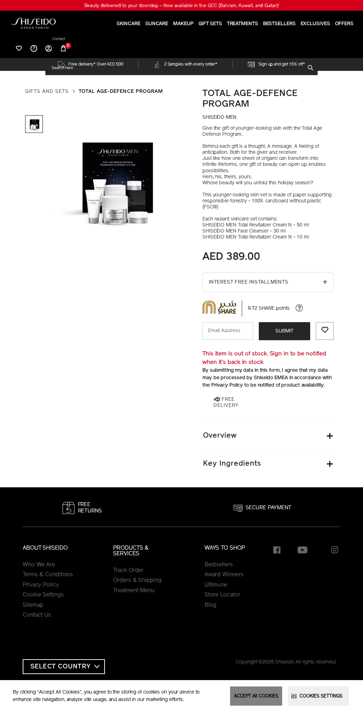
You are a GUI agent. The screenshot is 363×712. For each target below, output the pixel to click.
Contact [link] (58, 39)
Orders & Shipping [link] (137, 580)
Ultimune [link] (216, 585)
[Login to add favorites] (325, 331)
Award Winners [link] (224, 575)
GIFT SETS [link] (210, 24)
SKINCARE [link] (128, 24)
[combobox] (178, 68)
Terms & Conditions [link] (48, 575)
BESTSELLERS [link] (279, 24)
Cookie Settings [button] (43, 595)
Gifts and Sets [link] (46, 91)
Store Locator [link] (222, 595)
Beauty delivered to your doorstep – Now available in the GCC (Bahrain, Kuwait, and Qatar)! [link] (181, 6)
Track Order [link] (128, 570)
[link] (33, 23)
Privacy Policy (41, 585)
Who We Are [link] (39, 565)
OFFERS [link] (344, 24)
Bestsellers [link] (219, 565)
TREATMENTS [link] (242, 24)
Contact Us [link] (37, 615)
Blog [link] (211, 605)
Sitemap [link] (33, 605)
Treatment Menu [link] (134, 591)
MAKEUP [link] (183, 24)
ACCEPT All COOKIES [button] (256, 696)
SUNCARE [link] (156, 24)
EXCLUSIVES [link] (315, 24)
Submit (284, 331)
